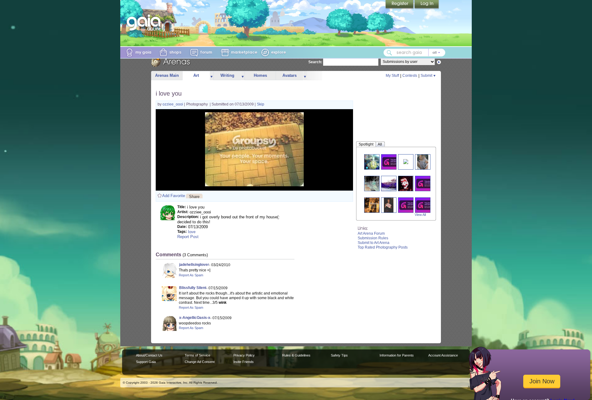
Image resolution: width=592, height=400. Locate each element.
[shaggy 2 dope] (405, 183)
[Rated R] (388, 205)
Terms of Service (197, 355)
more (211, 75)
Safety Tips (339, 355)
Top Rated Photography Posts (383, 247)
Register (399, 4)
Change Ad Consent (200, 362)
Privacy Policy (244, 355)
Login (426, 4)
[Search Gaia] (389, 53)
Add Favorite (173, 195)
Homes (260, 75)
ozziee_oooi (173, 104)
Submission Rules (373, 238)
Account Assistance (443, 355)
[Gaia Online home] (145, 22)
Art (196, 75)
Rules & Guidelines (296, 355)
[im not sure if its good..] (374, 205)
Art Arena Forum (371, 233)
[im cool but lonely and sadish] (409, 205)
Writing (227, 75)
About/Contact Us (149, 355)
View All (420, 214)
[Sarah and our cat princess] (426, 183)
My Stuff (392, 75)
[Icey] (426, 205)
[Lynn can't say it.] (405, 161)
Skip (260, 104)
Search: (315, 62)
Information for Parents (397, 355)
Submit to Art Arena (373, 243)
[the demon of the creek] (374, 183)
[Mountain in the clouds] (392, 183)
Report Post (188, 236)
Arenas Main (167, 75)
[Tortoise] (374, 161)
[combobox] (414, 52)
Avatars (289, 75)
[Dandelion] (392, 161)
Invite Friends (243, 362)
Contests (409, 75)
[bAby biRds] (422, 161)
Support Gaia (146, 362)
